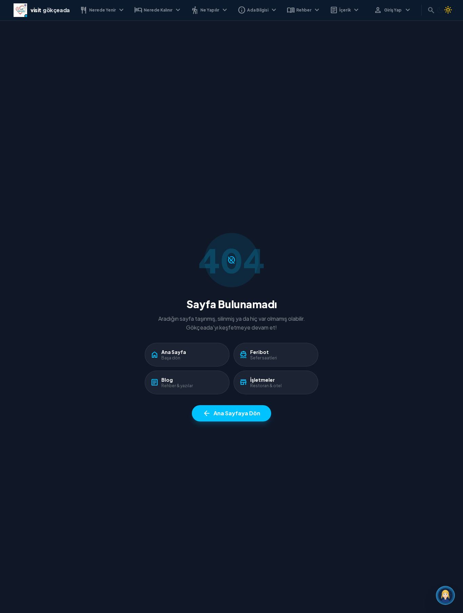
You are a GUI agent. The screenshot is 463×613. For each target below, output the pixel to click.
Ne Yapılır (210, 10)
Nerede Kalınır (158, 10)
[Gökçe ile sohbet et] (445, 595)
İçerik (345, 10)
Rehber (304, 10)
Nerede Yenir (102, 10)
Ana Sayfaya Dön (231, 413)
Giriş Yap (393, 10)
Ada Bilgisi (258, 10)
